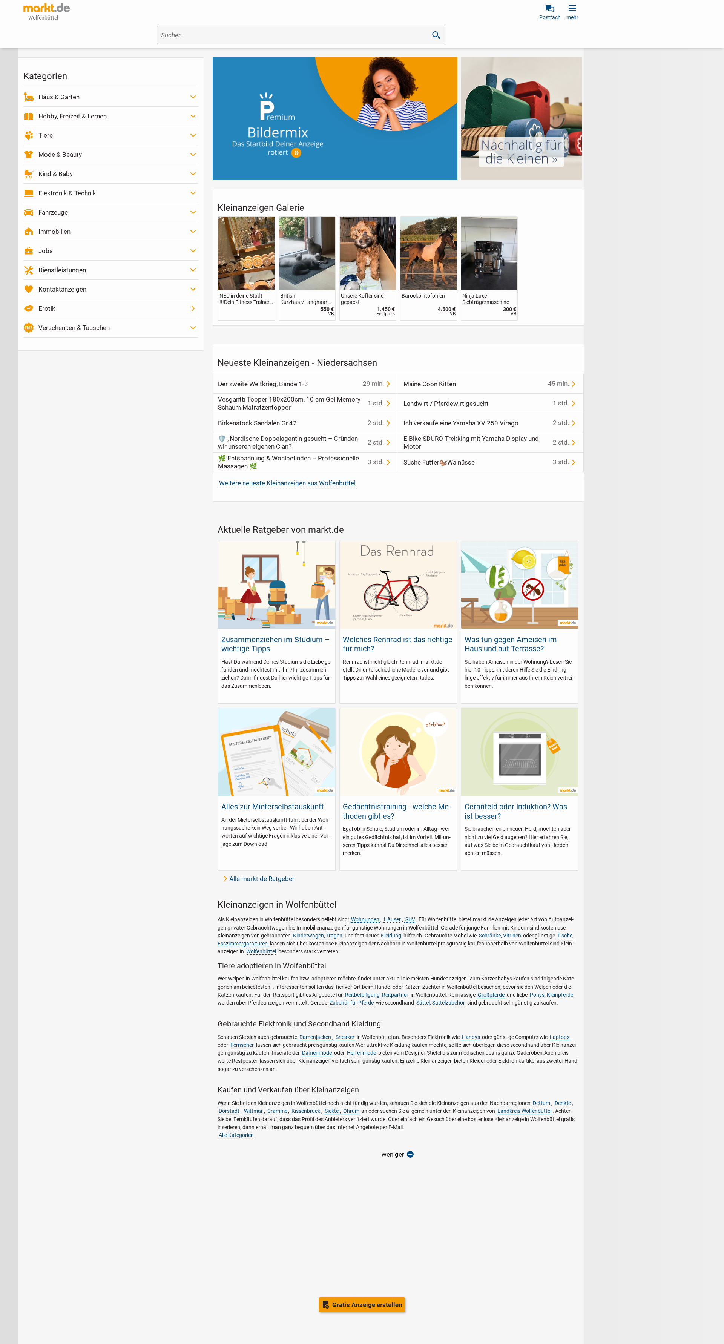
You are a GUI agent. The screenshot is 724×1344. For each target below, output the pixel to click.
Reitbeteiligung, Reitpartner (376, 995)
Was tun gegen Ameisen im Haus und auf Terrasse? (511, 644)
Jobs (45, 251)
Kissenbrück (305, 1111)
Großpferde (491, 995)
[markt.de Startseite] (46, 7)
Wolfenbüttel (261, 951)
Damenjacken (315, 1037)
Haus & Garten (59, 97)
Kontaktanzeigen (62, 289)
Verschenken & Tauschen (74, 327)
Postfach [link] (550, 17)
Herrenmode (361, 1053)
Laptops (559, 1037)
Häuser (392, 919)
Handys (471, 1037)
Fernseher (242, 1045)
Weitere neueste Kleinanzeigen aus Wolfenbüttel (287, 483)
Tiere (45, 135)
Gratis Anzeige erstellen (367, 1305)
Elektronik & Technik (67, 193)
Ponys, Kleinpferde (551, 995)
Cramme (277, 1111)
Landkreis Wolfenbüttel (524, 1111)
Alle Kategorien (236, 1135)
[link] (246, 268)
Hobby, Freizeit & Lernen (72, 116)
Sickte (332, 1111)
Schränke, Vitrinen (500, 936)
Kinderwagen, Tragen (317, 936)
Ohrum (351, 1111)
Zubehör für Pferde (352, 1003)
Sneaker (345, 1037)
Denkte (563, 1103)
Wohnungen (365, 919)
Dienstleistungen (62, 270)
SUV (410, 919)
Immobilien (54, 231)
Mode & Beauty (60, 154)
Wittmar (253, 1111)
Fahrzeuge (53, 212)
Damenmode (317, 1053)
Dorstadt (229, 1111)
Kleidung (391, 936)
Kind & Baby (55, 174)
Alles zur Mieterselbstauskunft (272, 806)
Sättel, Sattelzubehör (440, 1003)
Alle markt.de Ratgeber (262, 878)
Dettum (541, 1103)
